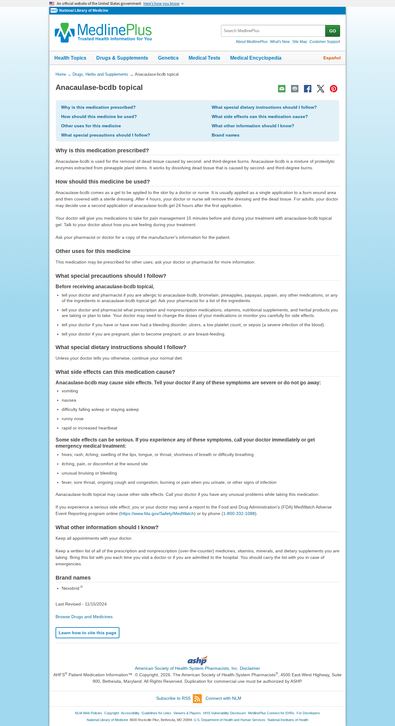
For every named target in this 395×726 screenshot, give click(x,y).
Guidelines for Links (156, 713)
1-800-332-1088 (239, 513)
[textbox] (273, 31)
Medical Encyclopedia (255, 58)
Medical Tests (204, 58)
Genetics (168, 58)
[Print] (295, 89)
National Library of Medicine (83, 10)
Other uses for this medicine (91, 125)
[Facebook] (308, 89)
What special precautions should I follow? (105, 135)
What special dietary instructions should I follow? (264, 107)
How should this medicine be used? (99, 116)
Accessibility (130, 713)
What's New (280, 42)
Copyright (111, 713)
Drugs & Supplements (122, 58)
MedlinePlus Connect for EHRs (271, 713)
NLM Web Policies (88, 713)
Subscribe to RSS (173, 698)
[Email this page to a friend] (282, 89)
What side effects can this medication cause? (260, 116)
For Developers (308, 713)
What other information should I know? (253, 125)
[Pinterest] (333, 89)
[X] (320, 89)
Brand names (225, 135)
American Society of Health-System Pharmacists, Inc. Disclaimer (197, 668)
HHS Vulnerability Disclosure (224, 713)
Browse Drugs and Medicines (84, 616)
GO (332, 30)
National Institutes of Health (288, 720)
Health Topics (70, 58)
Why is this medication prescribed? (98, 107)
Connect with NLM (223, 698)
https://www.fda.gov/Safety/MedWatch (157, 513)
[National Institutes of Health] (55, 10)
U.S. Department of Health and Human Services (229, 720)
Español (332, 57)
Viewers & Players (187, 713)
